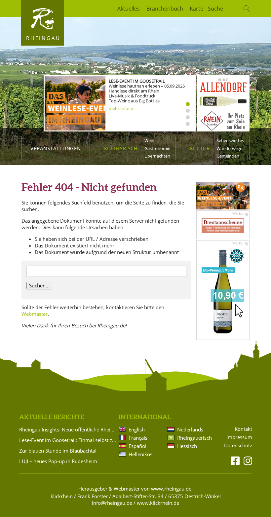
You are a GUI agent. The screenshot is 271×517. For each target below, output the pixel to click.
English (137, 429)
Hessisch (187, 446)
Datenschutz (238, 445)
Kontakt (243, 429)
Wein (149, 140)
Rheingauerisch (194, 437)
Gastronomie (157, 148)
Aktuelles (128, 8)
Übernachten (157, 156)
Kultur (200, 148)
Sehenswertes (230, 140)
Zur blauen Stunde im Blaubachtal (58, 450)
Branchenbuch (164, 8)
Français (138, 437)
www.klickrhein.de (158, 502)
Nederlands (190, 429)
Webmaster (34, 314)
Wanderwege (229, 148)
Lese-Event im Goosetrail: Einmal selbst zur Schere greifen (67, 440)
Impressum (239, 437)
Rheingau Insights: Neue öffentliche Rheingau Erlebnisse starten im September (67, 429)
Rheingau (43, 38)
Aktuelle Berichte (51, 417)
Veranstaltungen (55, 148)
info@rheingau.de (112, 502)
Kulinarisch (121, 148)
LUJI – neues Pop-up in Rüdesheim (58, 461)
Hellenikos (140, 454)
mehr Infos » (121, 108)
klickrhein (62, 496)
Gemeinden (227, 156)
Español (137, 446)
